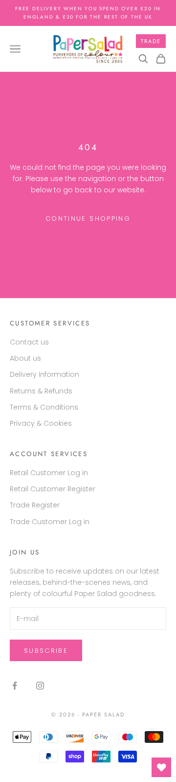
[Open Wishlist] (161, 767)
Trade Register (35, 505)
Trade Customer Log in (49, 522)
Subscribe (46, 650)
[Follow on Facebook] (15, 685)
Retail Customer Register (52, 489)
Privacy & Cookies (41, 423)
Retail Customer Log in (49, 473)
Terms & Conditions (44, 407)
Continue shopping (88, 218)
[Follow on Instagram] (40, 685)
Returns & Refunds (41, 391)
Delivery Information (44, 374)
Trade (151, 41)
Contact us (29, 342)
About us (25, 358)
